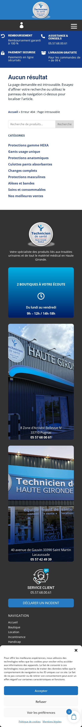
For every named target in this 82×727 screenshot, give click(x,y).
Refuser (41, 702)
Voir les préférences (41, 713)
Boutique (14, 628)
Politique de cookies (30, 721)
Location (13, 632)
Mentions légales (52, 721)
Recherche (65, 124)
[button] (76, 650)
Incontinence (16, 637)
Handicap (14, 642)
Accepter (41, 691)
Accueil (13, 112)
